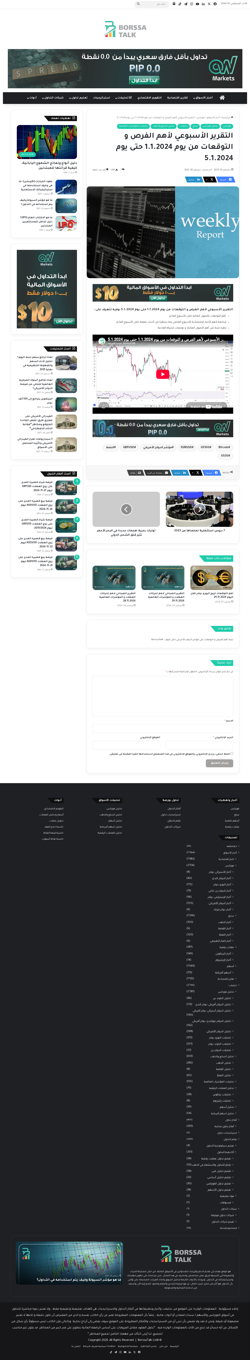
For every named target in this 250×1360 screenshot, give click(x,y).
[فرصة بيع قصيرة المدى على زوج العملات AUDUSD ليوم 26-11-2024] (66, 506)
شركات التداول (54, 98)
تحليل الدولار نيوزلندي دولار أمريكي (211, 1021)
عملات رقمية (232, 827)
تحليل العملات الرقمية (221, 1088)
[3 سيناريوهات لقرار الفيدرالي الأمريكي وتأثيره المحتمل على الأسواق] (66, 444)
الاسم (229, 721)
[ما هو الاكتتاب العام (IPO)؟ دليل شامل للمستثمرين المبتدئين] (66, 223)
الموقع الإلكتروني (150, 737)
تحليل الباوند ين (222, 998)
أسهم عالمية (232, 821)
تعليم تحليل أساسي (219, 1177)
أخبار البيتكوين (223, 954)
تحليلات (123, 98)
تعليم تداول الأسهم (219, 1190)
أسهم (230, 966)
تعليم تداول (79, 98)
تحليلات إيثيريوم (222, 1101)
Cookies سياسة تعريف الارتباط (99, 1346)
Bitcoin (223, 447)
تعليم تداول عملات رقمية (216, 1158)
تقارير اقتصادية (177, 98)
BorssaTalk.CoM (148, 1340)
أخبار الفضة (224, 928)
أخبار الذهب (224, 922)
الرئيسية (226, 118)
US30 (224, 456)
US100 (205, 447)
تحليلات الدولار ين (221, 1050)
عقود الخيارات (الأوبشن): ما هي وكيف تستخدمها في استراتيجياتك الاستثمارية (36, 185)
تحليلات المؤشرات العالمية (133, 126)
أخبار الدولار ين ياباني (219, 891)
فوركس (200, 118)
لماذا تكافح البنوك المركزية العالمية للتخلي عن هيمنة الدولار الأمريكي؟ (36, 384)
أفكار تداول (231, 1120)
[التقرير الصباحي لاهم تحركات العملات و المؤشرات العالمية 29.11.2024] (162, 578)
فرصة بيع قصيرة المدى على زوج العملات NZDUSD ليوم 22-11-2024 (35, 542)
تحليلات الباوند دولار (219, 1044)
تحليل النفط (224, 1075)
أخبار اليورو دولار (222, 884)
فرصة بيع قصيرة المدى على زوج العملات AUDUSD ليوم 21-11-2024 (35, 561)
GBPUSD (128, 447)
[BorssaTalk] (125, 29)
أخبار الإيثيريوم (223, 960)
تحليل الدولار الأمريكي (218, 1031)
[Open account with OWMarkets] (125, 69)
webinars (232, 846)
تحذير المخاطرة (148, 1346)
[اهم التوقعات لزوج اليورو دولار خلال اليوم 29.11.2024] (211, 578)
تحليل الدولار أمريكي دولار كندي (213, 1004)
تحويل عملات (56, 821)
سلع (195, 126)
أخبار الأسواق (204, 98)
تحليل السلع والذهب (163, 126)
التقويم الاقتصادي (150, 98)
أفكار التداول (174, 809)
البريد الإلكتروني (223, 737)
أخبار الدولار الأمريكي (220, 903)
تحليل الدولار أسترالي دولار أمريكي (212, 1011)
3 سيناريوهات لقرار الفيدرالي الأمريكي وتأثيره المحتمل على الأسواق (35, 443)
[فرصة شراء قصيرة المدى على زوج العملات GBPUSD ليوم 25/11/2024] (66, 525)
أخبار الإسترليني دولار (219, 897)
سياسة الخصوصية (128, 1346)
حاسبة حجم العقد (53, 827)
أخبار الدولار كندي (221, 878)
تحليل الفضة (223, 1069)
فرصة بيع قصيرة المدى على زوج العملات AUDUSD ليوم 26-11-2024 (35, 505)
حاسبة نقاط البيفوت (52, 839)
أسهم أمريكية (223, 972)
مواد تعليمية (227, 1196)
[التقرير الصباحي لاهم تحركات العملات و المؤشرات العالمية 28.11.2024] (114, 578)
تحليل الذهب (223, 1063)
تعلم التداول (230, 1139)
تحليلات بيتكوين (222, 1094)
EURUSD (186, 447)
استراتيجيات (101, 98)
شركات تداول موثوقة (222, 1215)
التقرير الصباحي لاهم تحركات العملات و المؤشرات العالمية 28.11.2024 (117, 597)
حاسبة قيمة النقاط (53, 833)
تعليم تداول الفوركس (218, 1183)
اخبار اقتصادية (226, 859)
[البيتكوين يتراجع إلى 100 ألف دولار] (66, 404)
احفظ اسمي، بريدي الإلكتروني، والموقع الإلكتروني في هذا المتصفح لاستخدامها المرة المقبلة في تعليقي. (169, 754)
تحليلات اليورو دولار (220, 1038)
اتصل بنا (75, 1346)
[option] (69, 1263)
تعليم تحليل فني (221, 1171)
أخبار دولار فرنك (222, 909)
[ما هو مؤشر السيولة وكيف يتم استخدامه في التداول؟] (66, 205)
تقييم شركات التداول (223, 1222)
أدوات (33, 98)
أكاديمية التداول (225, 1152)
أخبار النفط (225, 935)
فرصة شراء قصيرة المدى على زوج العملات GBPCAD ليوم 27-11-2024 (37, 486)
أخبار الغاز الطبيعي (220, 941)
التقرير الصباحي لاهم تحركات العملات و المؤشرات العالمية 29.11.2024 (166, 597)
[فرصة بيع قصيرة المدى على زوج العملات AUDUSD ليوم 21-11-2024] (66, 563)
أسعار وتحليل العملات (51, 815)
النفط (110, 447)
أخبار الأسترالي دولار (220, 872)
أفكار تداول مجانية (224, 1126)
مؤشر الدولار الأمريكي (157, 447)
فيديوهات (225, 1202)
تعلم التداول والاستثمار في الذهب (211, 1165)
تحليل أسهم (227, 1107)
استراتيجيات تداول (227, 1133)
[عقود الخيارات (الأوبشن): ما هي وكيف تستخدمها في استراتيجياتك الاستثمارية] (66, 187)
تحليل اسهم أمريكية (222, 1113)
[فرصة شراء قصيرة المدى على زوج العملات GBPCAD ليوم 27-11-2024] (66, 488)
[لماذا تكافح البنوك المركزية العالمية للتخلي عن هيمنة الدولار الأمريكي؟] (66, 385)
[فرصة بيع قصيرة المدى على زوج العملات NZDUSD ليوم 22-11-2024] (66, 544)
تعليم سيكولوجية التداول (220, 1146)
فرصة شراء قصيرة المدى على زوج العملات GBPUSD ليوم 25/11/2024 (37, 524)
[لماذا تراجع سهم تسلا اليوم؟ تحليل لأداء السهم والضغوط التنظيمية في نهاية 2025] (66, 363)
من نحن (163, 1346)
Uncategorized (228, 1228)
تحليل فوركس (210, 126)
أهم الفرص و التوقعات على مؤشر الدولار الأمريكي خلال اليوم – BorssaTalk (189, 640)
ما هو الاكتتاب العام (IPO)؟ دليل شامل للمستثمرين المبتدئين (36, 221)
